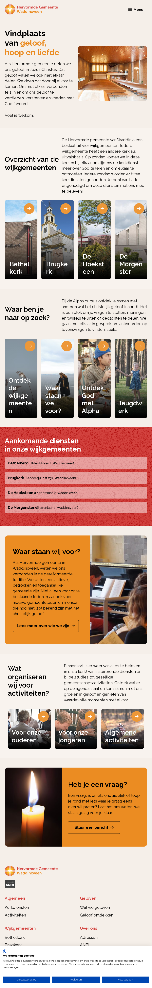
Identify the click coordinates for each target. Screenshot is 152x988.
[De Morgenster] (131, 239)
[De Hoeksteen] (94, 239)
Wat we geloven (95, 907)
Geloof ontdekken (96, 915)
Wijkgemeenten (20, 928)
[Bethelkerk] (21, 239)
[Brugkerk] (57, 239)
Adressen (89, 937)
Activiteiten (15, 915)
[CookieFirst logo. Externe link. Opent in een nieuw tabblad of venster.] (4, 951)
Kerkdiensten (17, 907)
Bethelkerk (15, 937)
